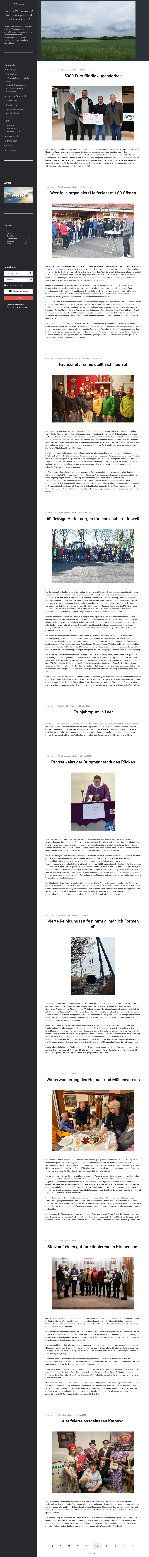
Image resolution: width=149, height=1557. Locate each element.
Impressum (10, 150)
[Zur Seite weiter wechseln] (141, 1546)
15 (114, 1546)
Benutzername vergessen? (17, 307)
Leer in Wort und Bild (14, 110)
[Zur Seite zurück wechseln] (45, 1546)
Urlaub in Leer (11, 105)
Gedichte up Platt (13, 132)
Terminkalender (12, 74)
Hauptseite (9, 65)
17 (133, 1546)
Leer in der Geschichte (15, 96)
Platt (6, 120)
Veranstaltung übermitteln (18, 78)
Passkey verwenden (20, 291)
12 (87, 1546)
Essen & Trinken (12, 113)
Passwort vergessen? (15, 304)
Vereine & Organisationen (16, 85)
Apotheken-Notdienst (14, 88)
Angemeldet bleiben (15, 285)
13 (96, 1546)
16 (124, 1546)
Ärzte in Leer (11, 91)
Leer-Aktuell (10, 69)
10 (69, 1546)
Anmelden (19, 298)
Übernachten (11, 116)
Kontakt (8, 145)
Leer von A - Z (11, 136)
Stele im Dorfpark (13, 100)
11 (78, 1546)
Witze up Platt (11, 125)
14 (105, 1546)
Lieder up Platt (12, 128)
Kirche (8, 82)
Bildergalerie (10, 141)
